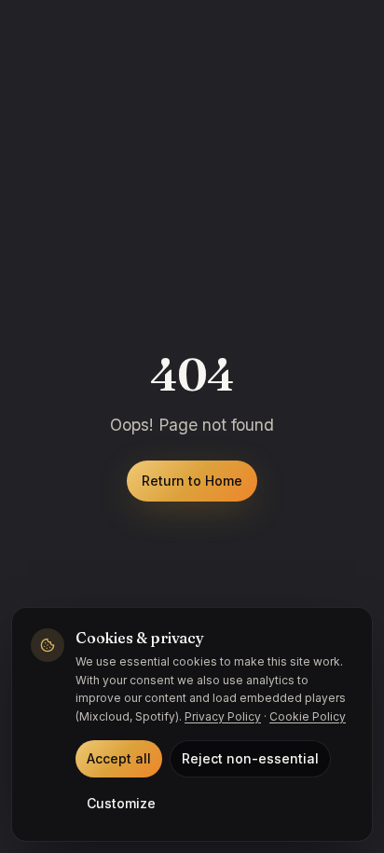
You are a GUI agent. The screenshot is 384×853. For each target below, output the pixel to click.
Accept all (119, 758)
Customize (121, 803)
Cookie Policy (307, 716)
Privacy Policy (223, 716)
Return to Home (192, 480)
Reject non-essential (250, 758)
